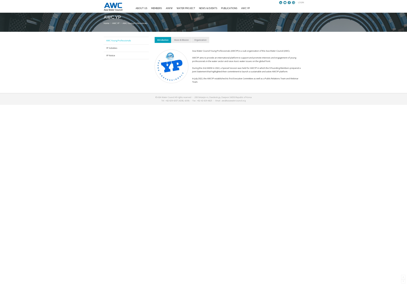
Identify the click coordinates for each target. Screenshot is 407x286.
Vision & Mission (181, 40)
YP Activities (111, 48)
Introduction (163, 40)
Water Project (185, 8)
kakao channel (280, 2)
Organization (200, 40)
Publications (229, 8)
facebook (289, 2)
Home (106, 23)
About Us (141, 8)
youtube (284, 2)
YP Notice (110, 55)
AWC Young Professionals (118, 40)
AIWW (169, 8)
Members (156, 8)
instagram (293, 2)
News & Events (208, 8)
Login (301, 2)
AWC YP (245, 8)
